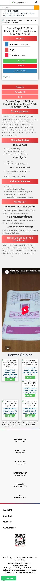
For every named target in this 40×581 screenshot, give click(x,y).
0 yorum (23, 55)
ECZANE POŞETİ (12, 11)
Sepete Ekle (20, 61)
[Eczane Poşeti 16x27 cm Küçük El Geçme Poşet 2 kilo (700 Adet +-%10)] (20, 21)
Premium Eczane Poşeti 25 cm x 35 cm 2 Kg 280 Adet (30, 411)
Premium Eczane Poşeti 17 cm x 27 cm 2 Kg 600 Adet (30, 390)
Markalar (30, 557)
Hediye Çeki (21, 557)
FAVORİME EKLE (20, 71)
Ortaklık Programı (8, 557)
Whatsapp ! (9, 578)
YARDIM (20, 66)
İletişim (23, 560)
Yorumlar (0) (20, 92)
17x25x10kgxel (22, 424)
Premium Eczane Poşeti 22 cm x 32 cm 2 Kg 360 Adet (10, 411)
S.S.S (20, 97)
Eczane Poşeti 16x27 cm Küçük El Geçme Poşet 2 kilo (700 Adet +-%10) (19, 14)
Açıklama (20, 87)
